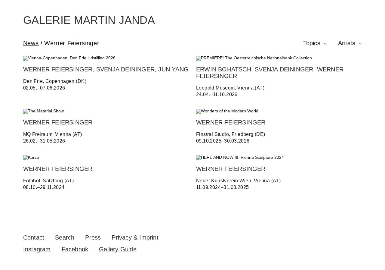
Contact (33, 237)
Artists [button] (346, 43)
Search (64, 237)
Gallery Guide (118, 249)
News (31, 43)
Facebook (75, 249)
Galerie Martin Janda (89, 20)
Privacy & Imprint (135, 237)
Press (93, 237)
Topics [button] (311, 43)
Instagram (37, 249)
